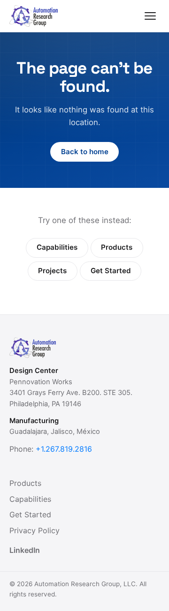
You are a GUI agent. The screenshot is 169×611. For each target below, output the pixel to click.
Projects (52, 270)
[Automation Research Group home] (33, 16)
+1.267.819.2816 (64, 449)
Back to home (84, 151)
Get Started (111, 270)
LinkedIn (24, 550)
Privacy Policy (34, 530)
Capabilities (57, 247)
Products (116, 247)
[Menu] (150, 15)
